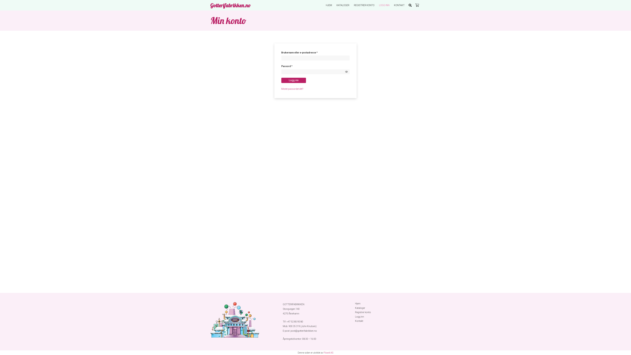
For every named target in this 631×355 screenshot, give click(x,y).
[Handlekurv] (417, 5)
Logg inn (294, 80)
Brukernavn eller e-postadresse (304, 52)
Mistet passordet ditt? (292, 89)
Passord (291, 66)
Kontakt (359, 321)
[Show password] (346, 71)
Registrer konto (363, 312)
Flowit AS (328, 352)
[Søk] (410, 5)
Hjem (358, 303)
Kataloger (360, 308)
